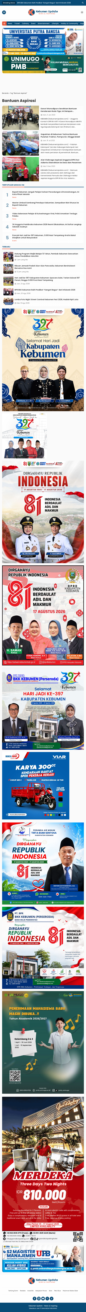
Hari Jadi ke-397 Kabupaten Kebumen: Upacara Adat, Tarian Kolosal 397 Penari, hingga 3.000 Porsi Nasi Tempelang (47, 279)
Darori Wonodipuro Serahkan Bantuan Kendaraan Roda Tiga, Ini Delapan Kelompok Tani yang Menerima (59, 111)
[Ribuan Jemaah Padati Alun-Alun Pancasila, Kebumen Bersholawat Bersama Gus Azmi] (8, 269)
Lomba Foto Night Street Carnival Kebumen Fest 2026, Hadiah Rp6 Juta (46, 299)
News (10, 23)
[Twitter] (47, 1298)
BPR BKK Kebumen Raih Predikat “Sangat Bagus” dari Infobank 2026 (45, 290)
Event (33, 23)
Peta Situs (57, 1291)
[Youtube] (43, 1298)
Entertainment (43, 23)
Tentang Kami (13, 1291)
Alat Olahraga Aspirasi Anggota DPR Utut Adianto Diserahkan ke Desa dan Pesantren (61, 161)
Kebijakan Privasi (41, 1291)
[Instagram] (39, 1298)
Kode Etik (30, 1291)
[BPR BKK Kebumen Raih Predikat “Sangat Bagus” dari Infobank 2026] (8, 291)
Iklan (50, 1291)
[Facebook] (34, 1298)
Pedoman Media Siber (70, 1291)
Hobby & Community (69, 23)
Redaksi (23, 1291)
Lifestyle (55, 23)
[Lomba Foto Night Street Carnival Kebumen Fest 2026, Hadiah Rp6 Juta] (8, 301)
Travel (17, 23)
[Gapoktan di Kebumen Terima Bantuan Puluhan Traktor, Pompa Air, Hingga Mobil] (20, 143)
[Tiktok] (51, 1298)
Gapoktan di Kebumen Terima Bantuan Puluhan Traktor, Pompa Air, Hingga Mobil (60, 135)
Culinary (25, 23)
